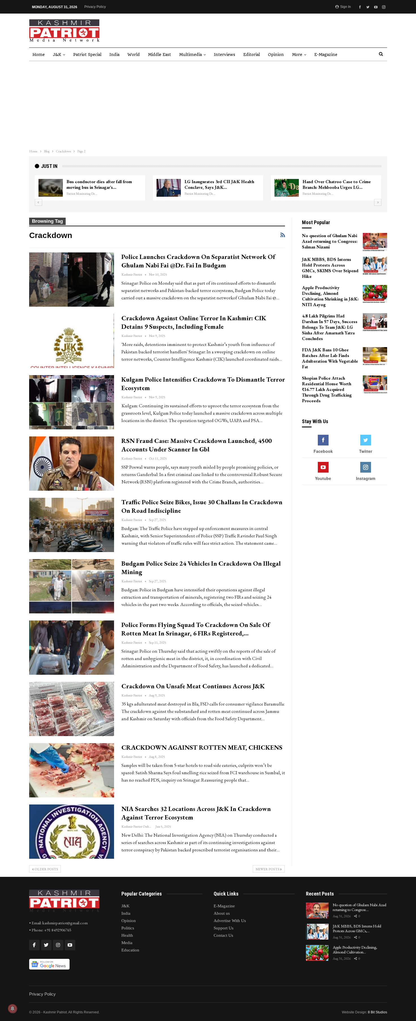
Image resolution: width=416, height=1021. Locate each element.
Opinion (276, 54)
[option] (208, 188)
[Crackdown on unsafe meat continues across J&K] (71, 709)
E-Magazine (325, 54)
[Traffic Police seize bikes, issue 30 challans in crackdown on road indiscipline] (71, 525)
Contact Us (223, 935)
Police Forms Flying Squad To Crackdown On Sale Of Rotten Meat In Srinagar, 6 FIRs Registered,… (195, 628)
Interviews (224, 54)
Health (127, 935)
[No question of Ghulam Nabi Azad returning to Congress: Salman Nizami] (375, 242)
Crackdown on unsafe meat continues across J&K (193, 686)
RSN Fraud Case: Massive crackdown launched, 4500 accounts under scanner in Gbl (196, 444)
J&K (57, 54)
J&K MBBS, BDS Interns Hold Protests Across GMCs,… (357, 928)
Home (39, 54)
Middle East (159, 54)
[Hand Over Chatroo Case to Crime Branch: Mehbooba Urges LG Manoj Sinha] (287, 188)
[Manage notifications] (12, 1008)
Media (126, 942)
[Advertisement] (208, 103)
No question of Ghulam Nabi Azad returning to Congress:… (359, 907)
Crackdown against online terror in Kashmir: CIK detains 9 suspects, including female (193, 322)
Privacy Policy (95, 7)
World (134, 54)
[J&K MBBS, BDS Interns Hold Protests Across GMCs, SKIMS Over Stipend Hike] (375, 266)
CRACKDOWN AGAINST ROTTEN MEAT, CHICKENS (201, 747)
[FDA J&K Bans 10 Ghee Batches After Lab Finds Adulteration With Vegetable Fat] (375, 356)
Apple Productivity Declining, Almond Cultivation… (355, 950)
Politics (127, 928)
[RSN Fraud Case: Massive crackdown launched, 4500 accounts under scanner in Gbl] (71, 463)
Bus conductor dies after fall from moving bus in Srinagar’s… (99, 184)
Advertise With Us (230, 920)
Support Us (223, 928)
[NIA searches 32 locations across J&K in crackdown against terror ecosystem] (71, 831)
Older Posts (46, 869)
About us (222, 913)
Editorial (251, 54)
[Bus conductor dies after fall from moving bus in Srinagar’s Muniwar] (50, 188)
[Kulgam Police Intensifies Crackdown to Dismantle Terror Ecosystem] (71, 402)
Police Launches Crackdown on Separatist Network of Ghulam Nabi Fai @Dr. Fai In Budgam (198, 260)
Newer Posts (268, 869)
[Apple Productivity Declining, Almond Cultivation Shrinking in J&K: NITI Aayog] (375, 294)
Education (130, 950)
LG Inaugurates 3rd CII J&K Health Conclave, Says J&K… (219, 184)
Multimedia (190, 54)
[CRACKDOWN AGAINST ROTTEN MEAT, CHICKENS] (71, 770)
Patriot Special (87, 54)
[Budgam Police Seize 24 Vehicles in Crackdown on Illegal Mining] (71, 586)
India (114, 54)
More (297, 54)
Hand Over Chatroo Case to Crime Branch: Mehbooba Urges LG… (337, 184)
